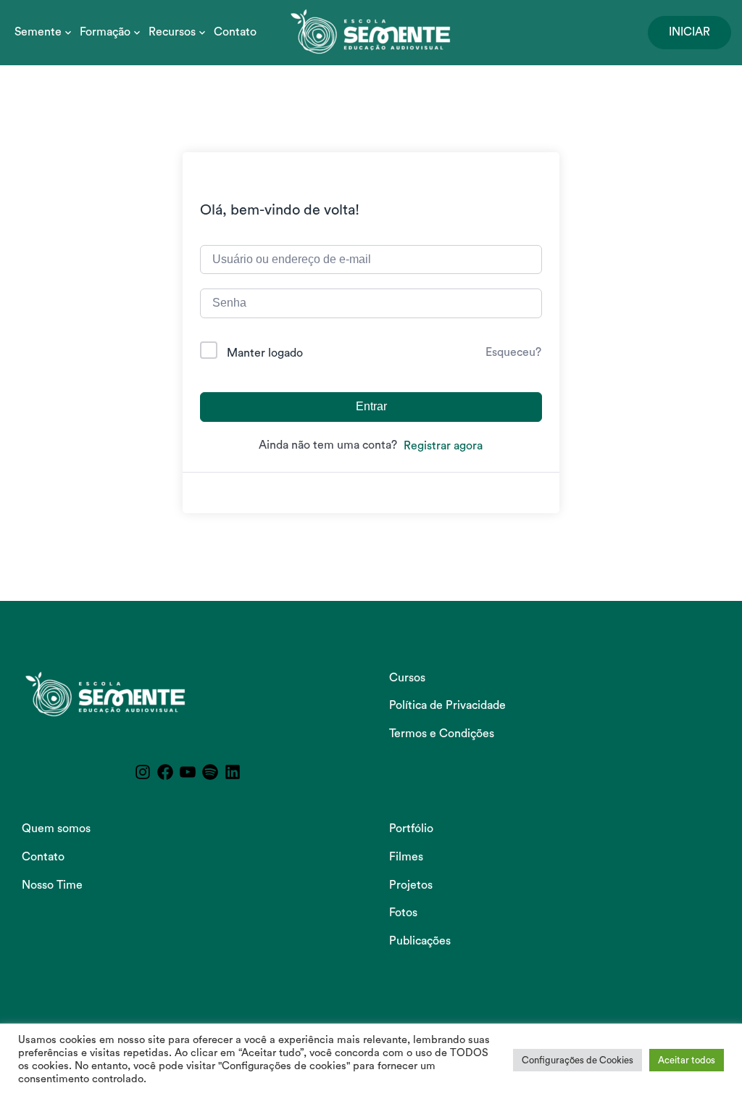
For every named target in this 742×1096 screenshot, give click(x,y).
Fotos (403, 912)
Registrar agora (443, 446)
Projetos (411, 885)
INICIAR (689, 32)
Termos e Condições (441, 733)
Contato (235, 32)
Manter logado (265, 353)
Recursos (172, 32)
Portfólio (411, 828)
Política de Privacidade (447, 705)
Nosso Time (52, 885)
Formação (105, 32)
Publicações (420, 941)
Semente (38, 32)
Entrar (371, 406)
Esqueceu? (513, 352)
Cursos (407, 678)
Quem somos (56, 828)
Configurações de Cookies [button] (577, 1060)
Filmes (406, 857)
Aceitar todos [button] (686, 1060)
